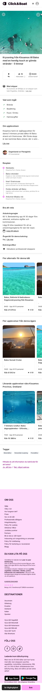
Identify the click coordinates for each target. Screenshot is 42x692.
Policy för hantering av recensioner (17, 544)
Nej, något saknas (21, 467)
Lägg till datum (12, 231)
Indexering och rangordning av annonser (19, 538)
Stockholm (8, 601)
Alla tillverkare (9, 633)
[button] (21, 52)
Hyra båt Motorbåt (11, 623)
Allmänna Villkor (10, 528)
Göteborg (7, 603)
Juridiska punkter (10, 530)
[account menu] (37, 3)
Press (6, 514)
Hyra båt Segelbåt (11, 620)
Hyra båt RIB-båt (10, 628)
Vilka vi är (8, 509)
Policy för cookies (10, 525)
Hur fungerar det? (10, 511)
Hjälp (6, 506)
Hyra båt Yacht (10, 631)
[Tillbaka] (3, 14)
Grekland (7, 609)
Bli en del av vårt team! (12, 536)
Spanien (7, 614)
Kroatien (7, 606)
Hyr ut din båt (9, 517)
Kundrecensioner (11, 581)
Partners (7, 533)
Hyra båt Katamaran (11, 625)
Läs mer (6, 143)
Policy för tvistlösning (12, 541)
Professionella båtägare (13, 520)
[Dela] (38, 15)
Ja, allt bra (7, 467)
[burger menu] (33, 3)
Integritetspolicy (10, 522)
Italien (6, 611)
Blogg (6, 547)
